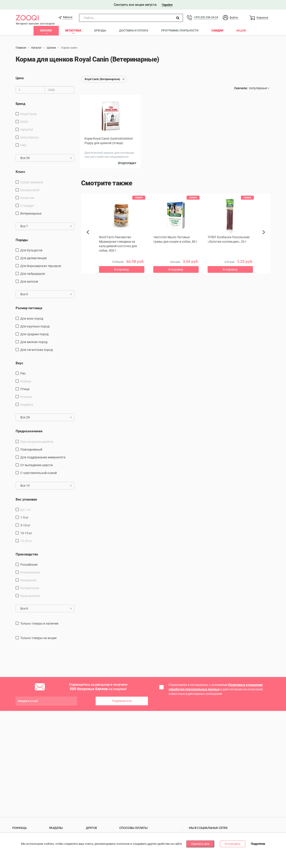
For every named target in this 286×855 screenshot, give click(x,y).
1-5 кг (24, 517)
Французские (30, 596)
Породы (22, 240)
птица (24, 389)
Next (264, 237)
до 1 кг (25, 509)
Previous (90, 239)
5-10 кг (25, 525)
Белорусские (29, 588)
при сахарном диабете (36, 441)
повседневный (31, 449)
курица (25, 381)
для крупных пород (34, 326)
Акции (241, 30)
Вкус (19, 363)
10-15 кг (26, 533)
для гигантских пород (36, 350)
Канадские (28, 580)
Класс (20, 172)
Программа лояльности (179, 30)
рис (23, 373)
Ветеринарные (31, 213)
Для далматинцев (33, 258)
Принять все (200, 844)
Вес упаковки (26, 499)
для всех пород (31, 318)
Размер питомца (29, 308)
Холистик (27, 198)
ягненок (26, 397)
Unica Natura (29, 137)
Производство (27, 554)
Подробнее (258, 844)
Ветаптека (73, 30)
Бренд (20, 104)
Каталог (46, 30)
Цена (20, 78)
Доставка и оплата (133, 30)
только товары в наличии (39, 623)
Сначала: (241, 88)
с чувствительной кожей (38, 473)
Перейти (167, 4)
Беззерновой (29, 190)
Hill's (23, 145)
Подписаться (122, 701)
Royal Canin (28, 114)
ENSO (24, 122)
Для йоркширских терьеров (40, 266)
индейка (26, 404)
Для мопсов (29, 281)
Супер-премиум (31, 182)
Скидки (217, 30)
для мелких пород (33, 342)
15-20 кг (26, 541)
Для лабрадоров (32, 273)
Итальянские (30, 572)
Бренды (100, 30)
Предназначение (29, 431)
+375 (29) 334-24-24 (206, 17)
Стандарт (27, 205)
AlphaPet (26, 129)
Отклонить (233, 844)
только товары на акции (38, 638)
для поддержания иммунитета (42, 457)
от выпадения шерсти (36, 465)
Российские (29, 564)
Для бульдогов (31, 250)
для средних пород (34, 334)
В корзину (121, 269)
